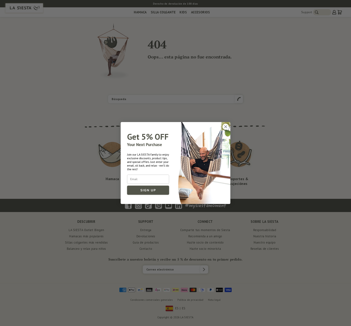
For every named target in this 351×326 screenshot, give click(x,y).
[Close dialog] (225, 127)
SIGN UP (148, 190)
